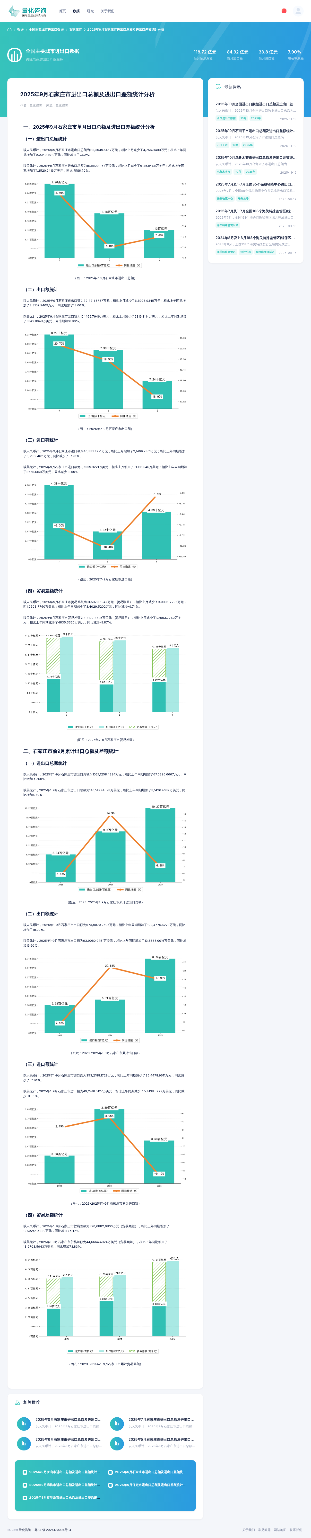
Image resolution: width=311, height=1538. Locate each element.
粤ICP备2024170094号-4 (53, 1530)
